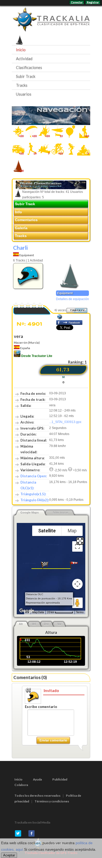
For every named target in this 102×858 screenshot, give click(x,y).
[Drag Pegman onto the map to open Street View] (77, 603)
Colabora (21, 785)
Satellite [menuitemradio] (47, 530)
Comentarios (26, 220)
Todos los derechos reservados (37, 795)
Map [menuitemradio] (72, 530)
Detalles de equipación (72, 299)
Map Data (38, 612)
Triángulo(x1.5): (33, 494)
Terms (80, 612)
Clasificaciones (29, 67)
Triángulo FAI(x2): (34, 500)
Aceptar (9, 855)
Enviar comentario (53, 740)
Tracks (21, 85)
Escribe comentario (41, 707)
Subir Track (25, 76)
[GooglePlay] (17, 356)
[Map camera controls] (77, 584)
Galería (21, 228)
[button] (74, 565)
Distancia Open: (33, 476)
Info (18, 212)
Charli (20, 247)
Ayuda (37, 779)
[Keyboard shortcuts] (27, 612)
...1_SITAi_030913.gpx (65, 422)
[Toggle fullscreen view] (77, 546)
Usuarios (23, 94)
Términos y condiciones (52, 801)
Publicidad (59, 779)
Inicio (21, 49)
